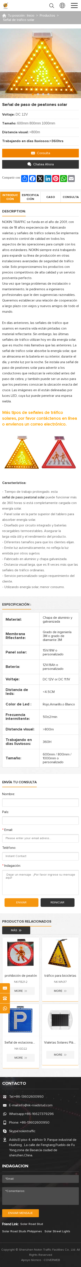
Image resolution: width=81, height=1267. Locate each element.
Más (14, 930)
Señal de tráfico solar (18, 20)
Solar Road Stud (31, 1224)
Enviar (21, 902)
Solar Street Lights (57, 1231)
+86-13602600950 (29, 1096)
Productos (47, 15)
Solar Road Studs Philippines (22, 1231)
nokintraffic (27, 1131)
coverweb (52, 1260)
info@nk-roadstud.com (35, 1105)
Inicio (30, 15)
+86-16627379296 (39, 1114)
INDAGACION (15, 1166)
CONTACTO (14, 1083)
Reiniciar (57, 902)
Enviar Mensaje (20, 1213)
